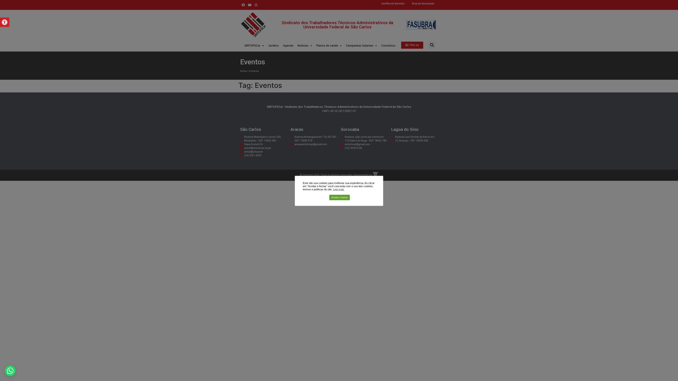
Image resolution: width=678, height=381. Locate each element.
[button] (4, 22)
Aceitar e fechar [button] (339, 197)
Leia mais (338, 189)
